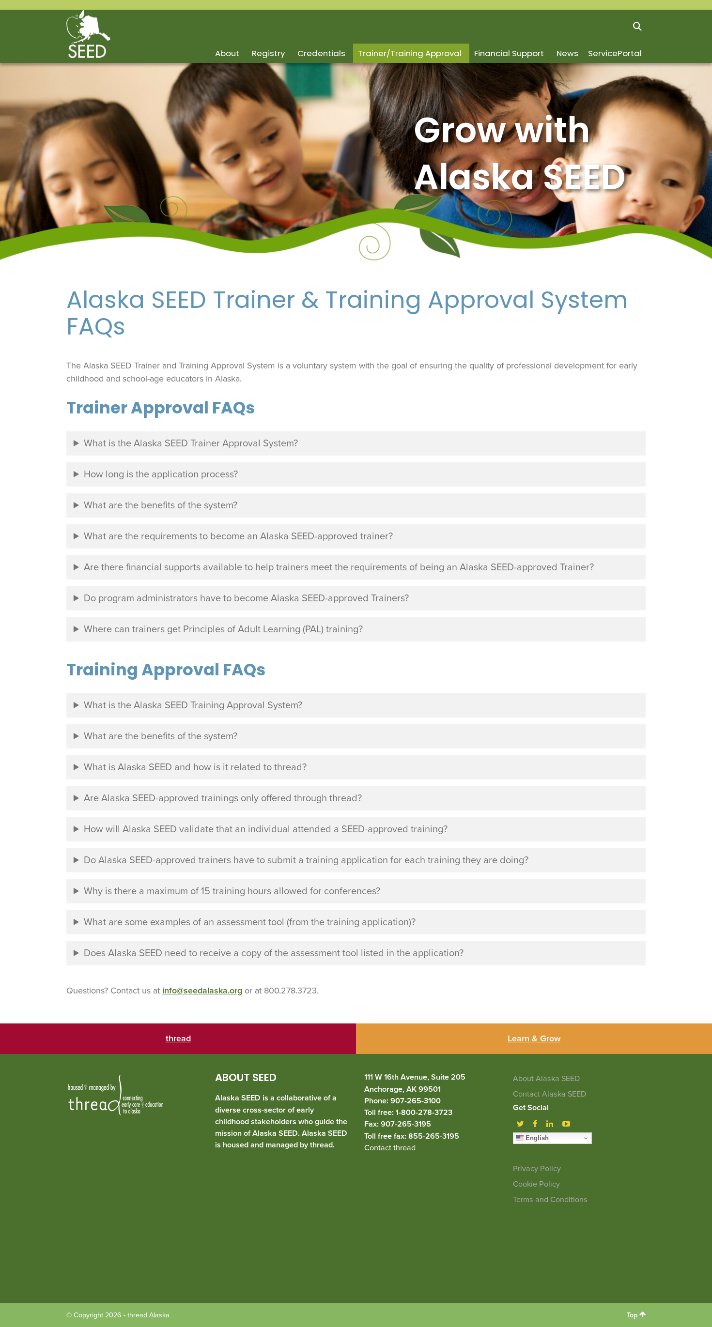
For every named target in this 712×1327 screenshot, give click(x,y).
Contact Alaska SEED (549, 1094)
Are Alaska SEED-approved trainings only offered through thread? (223, 798)
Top (633, 1315)
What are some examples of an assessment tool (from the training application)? (250, 922)
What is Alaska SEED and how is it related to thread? (195, 767)
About (227, 53)
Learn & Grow (534, 1038)
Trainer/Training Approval (410, 53)
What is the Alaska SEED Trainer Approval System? (191, 443)
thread (178, 1038)
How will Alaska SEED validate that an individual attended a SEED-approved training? (266, 829)
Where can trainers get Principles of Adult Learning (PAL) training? (223, 629)
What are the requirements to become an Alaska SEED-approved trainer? (238, 536)
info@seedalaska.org (202, 990)
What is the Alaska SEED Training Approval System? (193, 705)
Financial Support (509, 53)
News (567, 53)
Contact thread (390, 1148)
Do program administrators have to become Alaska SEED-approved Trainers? (246, 598)
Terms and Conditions (550, 1200)
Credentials (321, 53)
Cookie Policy (536, 1184)
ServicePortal (615, 53)
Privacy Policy (537, 1169)
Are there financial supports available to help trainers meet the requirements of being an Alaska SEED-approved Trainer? (339, 567)
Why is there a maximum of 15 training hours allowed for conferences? (232, 891)
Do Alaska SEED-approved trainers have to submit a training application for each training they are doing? (306, 860)
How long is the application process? (161, 474)
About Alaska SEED (546, 1078)
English (536, 1138)
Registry (268, 53)
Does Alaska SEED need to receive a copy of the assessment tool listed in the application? (274, 953)
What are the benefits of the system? (160, 505)
